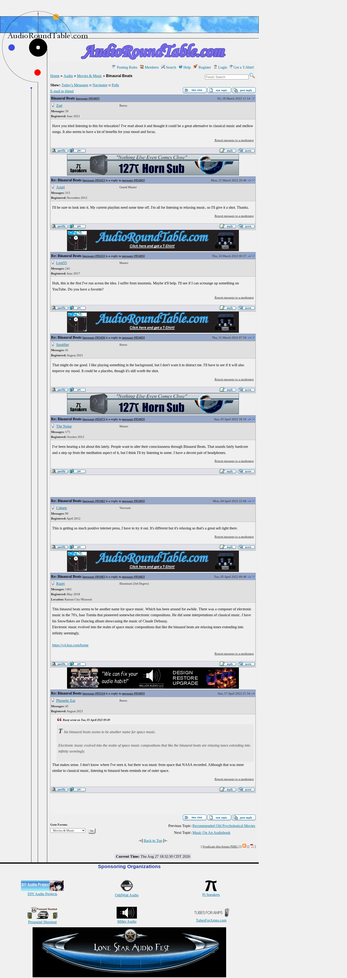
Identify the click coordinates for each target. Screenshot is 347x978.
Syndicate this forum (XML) (220, 846)
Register (204, 67)
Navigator (100, 85)
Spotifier (62, 345)
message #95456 (94, 337)
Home (54, 76)
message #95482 (94, 501)
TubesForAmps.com (211, 920)
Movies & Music (89, 76)
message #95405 (87, 98)
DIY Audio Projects (42, 894)
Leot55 (61, 263)
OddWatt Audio (127, 895)
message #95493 (94, 576)
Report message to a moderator (234, 140)
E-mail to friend (62, 91)
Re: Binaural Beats (66, 180)
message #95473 (94, 419)
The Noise (64, 426)
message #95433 (94, 256)
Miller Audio (126, 922)
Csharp (61, 508)
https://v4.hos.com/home (70, 645)
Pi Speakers (211, 895)
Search (170, 67)
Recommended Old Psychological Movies (223, 826)
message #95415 (94, 180)
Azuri (60, 187)
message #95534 (94, 693)
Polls (115, 85)
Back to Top (153, 841)
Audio (68, 76)
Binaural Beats (63, 98)
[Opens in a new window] (129, 976)
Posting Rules (126, 67)
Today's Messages (74, 85)
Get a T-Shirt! (243, 67)
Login (222, 67)
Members (151, 67)
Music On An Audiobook (211, 833)
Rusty (60, 584)
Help (186, 67)
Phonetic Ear (65, 701)
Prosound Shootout (42, 922)
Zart (59, 106)
